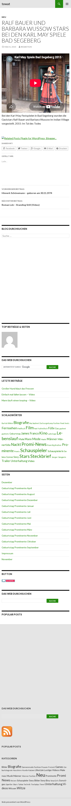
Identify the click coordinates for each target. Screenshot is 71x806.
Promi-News (34, 444)
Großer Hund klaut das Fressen (18, 388)
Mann (28, 439)
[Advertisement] (35, 281)
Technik (27, 784)
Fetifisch (21, 428)
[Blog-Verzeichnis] (8, 580)
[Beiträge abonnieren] (7, 731)
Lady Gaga (52, 434)
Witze (21, 788)
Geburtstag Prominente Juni (16, 517)
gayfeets (5, 434)
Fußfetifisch (43, 428)
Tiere (42, 784)
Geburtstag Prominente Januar (18, 506)
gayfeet (62, 428)
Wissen (12, 788)
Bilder (4, 767)
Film (30, 427)
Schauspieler (33, 450)
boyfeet (36, 423)
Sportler (9, 784)
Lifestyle (39, 770)
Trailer (6, 461)
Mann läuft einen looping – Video (19, 400)
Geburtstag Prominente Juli (16, 511)
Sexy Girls (55, 781)
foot (35, 428)
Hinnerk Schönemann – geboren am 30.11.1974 (27, 191)
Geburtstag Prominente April (17, 488)
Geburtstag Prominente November (20, 535)
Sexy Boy (45, 780)
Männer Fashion (29, 776)
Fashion (56, 423)
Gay (57, 428)
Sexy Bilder (34, 780)
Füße (51, 428)
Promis (17, 451)
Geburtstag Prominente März (17, 529)
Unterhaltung (19, 461)
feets (67, 423)
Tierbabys (35, 784)
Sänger (55, 457)
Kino (43, 433)
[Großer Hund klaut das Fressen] (10, 340)
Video (31, 460)
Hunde (25, 770)
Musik (10, 775)
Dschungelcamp (46, 423)
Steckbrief (40, 456)
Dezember (7, 482)
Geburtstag (14, 433)
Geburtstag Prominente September (20, 547)
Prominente (51, 776)
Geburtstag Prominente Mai (16, 523)
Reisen (14, 781)
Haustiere (17, 770)
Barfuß (5, 423)
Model (43, 439)
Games (59, 766)
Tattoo (20, 784)
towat (6, 4)
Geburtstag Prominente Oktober (19, 541)
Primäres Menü (67, 4)
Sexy (16, 456)
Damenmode (28, 767)
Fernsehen (9, 428)
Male (21, 439)
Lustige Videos (52, 770)
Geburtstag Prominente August (18, 494)
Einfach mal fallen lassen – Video (18, 394)
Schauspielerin (56, 451)
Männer (52, 439)
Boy (30, 423)
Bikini (10, 423)
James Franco (30, 433)
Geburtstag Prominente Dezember (20, 500)
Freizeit (51, 767)
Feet (62, 423)
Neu (4, 17)
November (7, 559)
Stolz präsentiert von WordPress (16, 802)
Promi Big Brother (54, 445)
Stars (24, 456)
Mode (36, 439)
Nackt (16, 444)
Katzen (31, 770)
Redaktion (26, 47)
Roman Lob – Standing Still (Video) (21, 203)
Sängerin (62, 457)
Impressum (7, 553)
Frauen (44, 767)
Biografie (21, 422)
